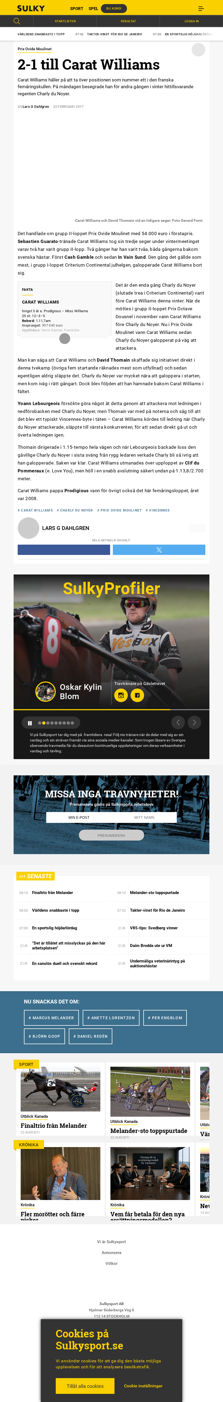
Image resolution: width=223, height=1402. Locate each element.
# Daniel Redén (90, 1036)
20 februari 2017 (68, 107)
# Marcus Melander (51, 1018)
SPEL (93, 8)
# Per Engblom (165, 1018)
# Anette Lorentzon (111, 1018)
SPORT (76, 8)
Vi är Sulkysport (111, 1241)
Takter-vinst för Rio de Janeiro (71, 34)
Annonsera (111, 1252)
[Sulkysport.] (38, 8)
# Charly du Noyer (75, 510)
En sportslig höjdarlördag (146, 34)
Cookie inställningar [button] (143, 1385)
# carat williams (35, 510)
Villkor (111, 1263)
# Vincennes (158, 510)
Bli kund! (114, 8)
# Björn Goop (44, 1036)
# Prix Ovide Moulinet (119, 510)
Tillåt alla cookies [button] (85, 1386)
